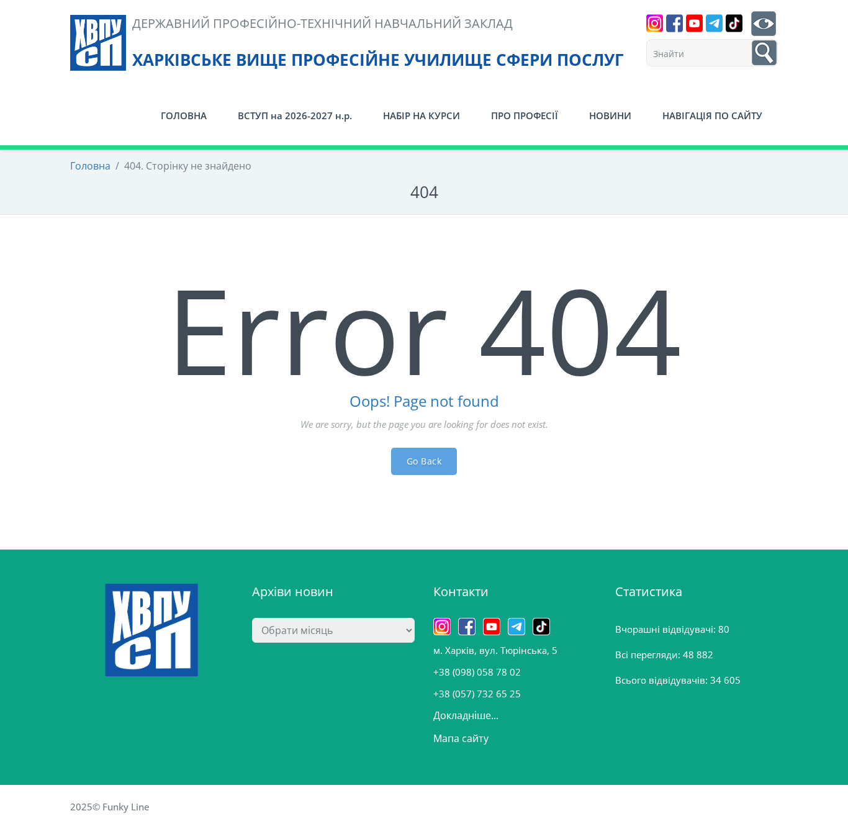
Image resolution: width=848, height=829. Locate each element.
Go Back (424, 461)
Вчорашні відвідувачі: (666, 629)
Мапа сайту (461, 738)
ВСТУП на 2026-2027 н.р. (295, 115)
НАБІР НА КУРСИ (421, 115)
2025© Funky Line (110, 806)
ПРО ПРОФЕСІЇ (524, 115)
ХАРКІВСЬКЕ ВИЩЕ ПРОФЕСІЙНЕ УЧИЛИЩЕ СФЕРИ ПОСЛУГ (378, 59)
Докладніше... (465, 715)
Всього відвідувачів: (662, 680)
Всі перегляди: (649, 654)
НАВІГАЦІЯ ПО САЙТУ (712, 115)
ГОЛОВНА (184, 115)
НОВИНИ (610, 115)
